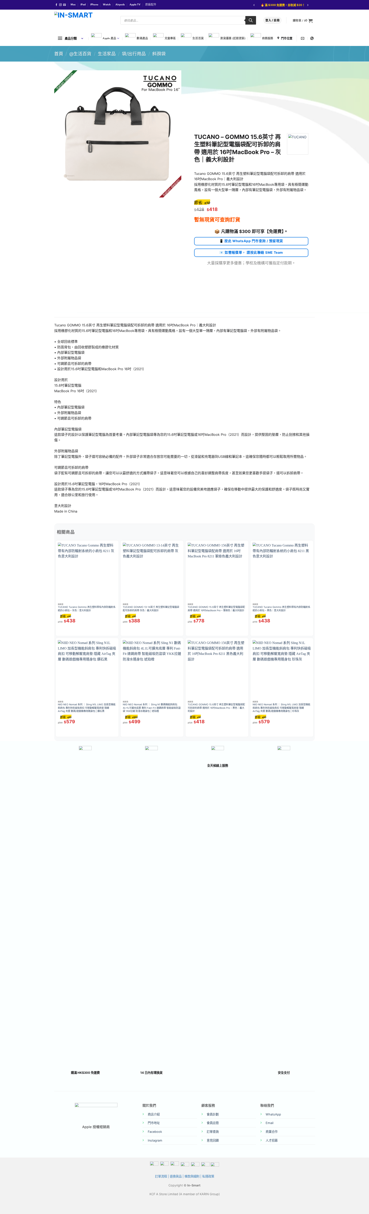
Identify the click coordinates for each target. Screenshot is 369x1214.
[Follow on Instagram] (60, 4)
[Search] (250, 20)
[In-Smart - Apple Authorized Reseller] (84, 20)
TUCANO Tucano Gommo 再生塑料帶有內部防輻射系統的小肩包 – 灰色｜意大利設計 (87, 609)
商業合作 (272, 1131)
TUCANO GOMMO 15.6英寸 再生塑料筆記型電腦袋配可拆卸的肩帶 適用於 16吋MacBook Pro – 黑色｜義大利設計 (216, 708)
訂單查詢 (213, 1131)
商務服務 (267, 38)
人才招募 (272, 1140)
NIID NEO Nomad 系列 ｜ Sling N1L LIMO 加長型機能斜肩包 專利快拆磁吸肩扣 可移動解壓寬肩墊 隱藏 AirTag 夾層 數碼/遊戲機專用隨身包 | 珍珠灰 (281, 708)
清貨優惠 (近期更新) (232, 38)
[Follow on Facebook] (56, 4)
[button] (303, 20)
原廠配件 (150, 4)
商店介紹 (154, 1114)
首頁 (58, 53)
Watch (107, 4)
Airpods (120, 4)
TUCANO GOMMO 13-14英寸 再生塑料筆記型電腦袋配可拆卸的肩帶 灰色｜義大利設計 (151, 609)
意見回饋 (213, 1140)
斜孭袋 (159, 53)
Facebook (155, 1131)
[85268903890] (312, 38)
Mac (73, 4)
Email (269, 1123)
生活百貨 (198, 38)
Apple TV (135, 4)
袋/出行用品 (134, 53)
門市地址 (154, 1123)
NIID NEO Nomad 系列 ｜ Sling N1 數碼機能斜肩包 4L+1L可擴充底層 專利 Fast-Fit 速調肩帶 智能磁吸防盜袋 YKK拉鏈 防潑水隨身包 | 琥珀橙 (152, 708)
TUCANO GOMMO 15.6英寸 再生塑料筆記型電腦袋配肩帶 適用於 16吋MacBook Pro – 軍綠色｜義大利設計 (216, 609)
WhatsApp (273, 1114)
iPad (83, 4)
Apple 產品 (109, 38)
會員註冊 (213, 1123)
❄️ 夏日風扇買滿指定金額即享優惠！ (280, 5)
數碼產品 (142, 38)
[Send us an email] (64, 4)
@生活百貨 (80, 53)
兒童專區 (170, 38)
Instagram (155, 1140)
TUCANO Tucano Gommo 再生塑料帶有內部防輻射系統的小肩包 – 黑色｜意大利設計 (281, 609)
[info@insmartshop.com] (303, 38)
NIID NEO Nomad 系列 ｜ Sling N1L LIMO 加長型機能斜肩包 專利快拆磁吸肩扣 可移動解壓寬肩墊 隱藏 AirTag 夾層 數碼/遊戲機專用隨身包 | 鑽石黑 (87, 708)
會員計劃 (213, 1114)
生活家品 (107, 53)
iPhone (94, 4)
